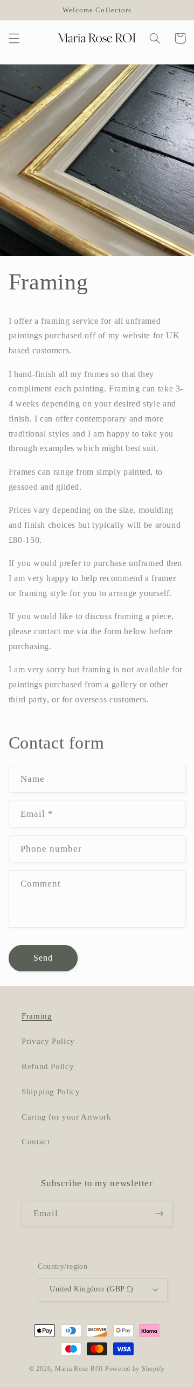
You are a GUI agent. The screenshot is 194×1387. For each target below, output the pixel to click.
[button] (14, 38)
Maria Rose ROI (79, 1369)
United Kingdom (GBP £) (91, 1289)
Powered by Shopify (135, 1369)
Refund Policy (48, 1066)
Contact (36, 1141)
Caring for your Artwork (67, 1117)
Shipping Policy (51, 1091)
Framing (37, 1016)
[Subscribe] (159, 1214)
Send (43, 957)
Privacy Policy (48, 1041)
